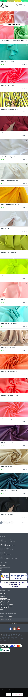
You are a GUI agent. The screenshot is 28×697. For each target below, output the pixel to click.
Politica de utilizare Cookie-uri (6, 604)
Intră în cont (2, 565)
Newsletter (2, 596)
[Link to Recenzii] (14, 635)
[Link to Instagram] (14, 628)
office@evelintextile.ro (9, 545)
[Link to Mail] (16, 635)
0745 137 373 (7, 554)
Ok (8, 694)
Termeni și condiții (4, 602)
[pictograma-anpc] (14, 576)
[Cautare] (16, 5)
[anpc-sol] (14, 584)
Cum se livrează (3, 598)
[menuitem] (16, 5)
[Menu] (20, 5)
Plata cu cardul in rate (4, 601)
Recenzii (1, 595)
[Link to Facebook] (10, 628)
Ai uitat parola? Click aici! (5, 567)
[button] (27, 45)
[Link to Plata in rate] (4, 635)
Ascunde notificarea (17, 694)
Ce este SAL (2, 572)
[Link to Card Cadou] (1, 635)
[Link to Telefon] (19, 635)
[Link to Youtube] (18, 628)
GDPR (1, 568)
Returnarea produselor (5, 599)
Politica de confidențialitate (6, 606)
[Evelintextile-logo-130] (11, 5)
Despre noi (2, 593)
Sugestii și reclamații (4, 607)
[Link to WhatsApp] (21, 635)
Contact (1, 609)
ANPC (1, 570)
